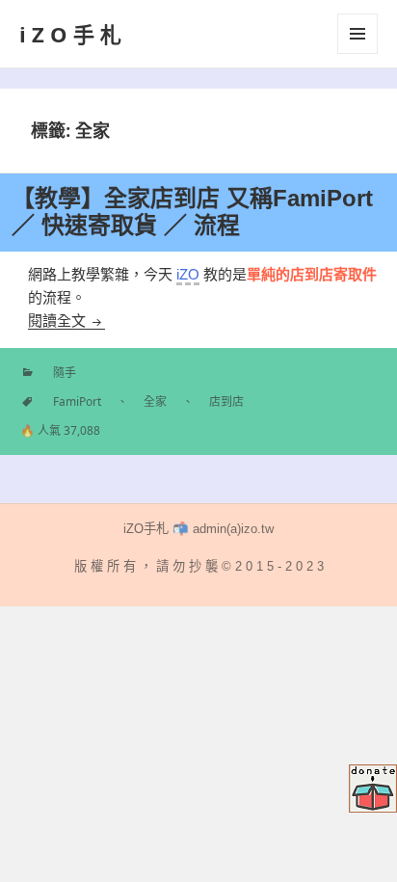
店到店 (226, 401)
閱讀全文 (66, 320)
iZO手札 (73, 33)
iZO (187, 274)
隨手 (64, 372)
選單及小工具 (357, 33)
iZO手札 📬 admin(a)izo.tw (198, 528)
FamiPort (77, 401)
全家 (155, 401)
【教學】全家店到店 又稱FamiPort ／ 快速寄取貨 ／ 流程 (192, 211)
